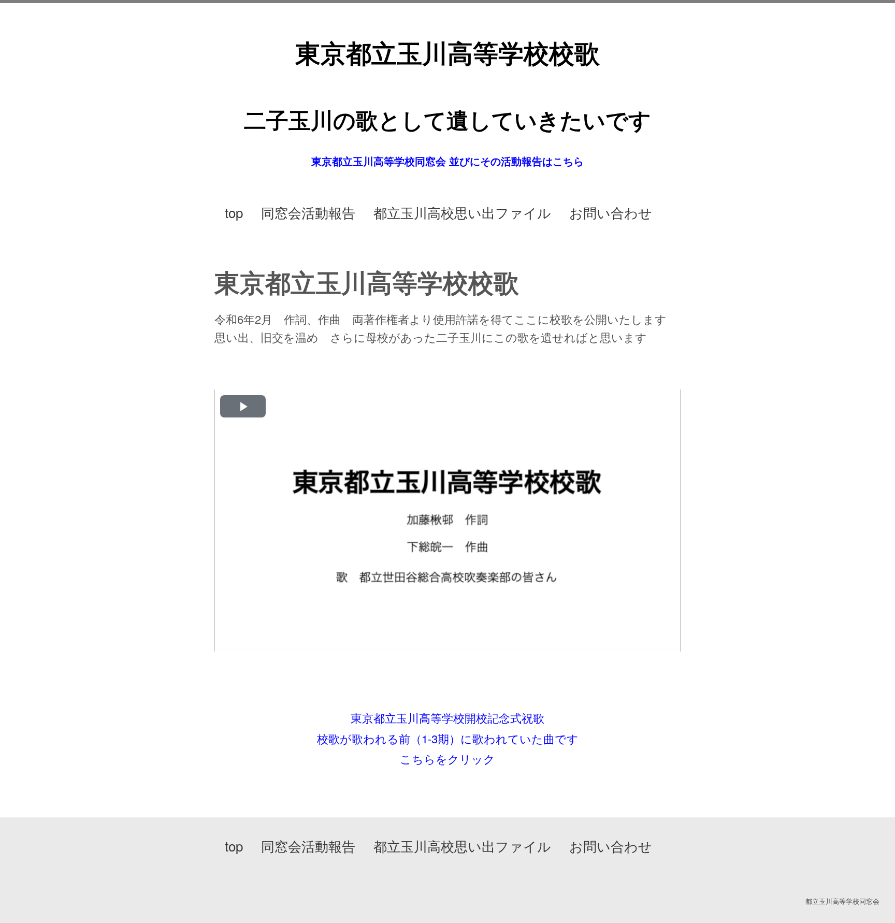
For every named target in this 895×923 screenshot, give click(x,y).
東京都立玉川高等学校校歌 (447, 52)
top (234, 212)
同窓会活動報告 (308, 212)
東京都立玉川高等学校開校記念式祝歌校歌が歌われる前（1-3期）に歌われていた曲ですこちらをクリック (448, 738)
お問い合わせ (610, 212)
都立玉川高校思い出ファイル (462, 212)
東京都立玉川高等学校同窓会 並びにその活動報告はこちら (447, 160)
